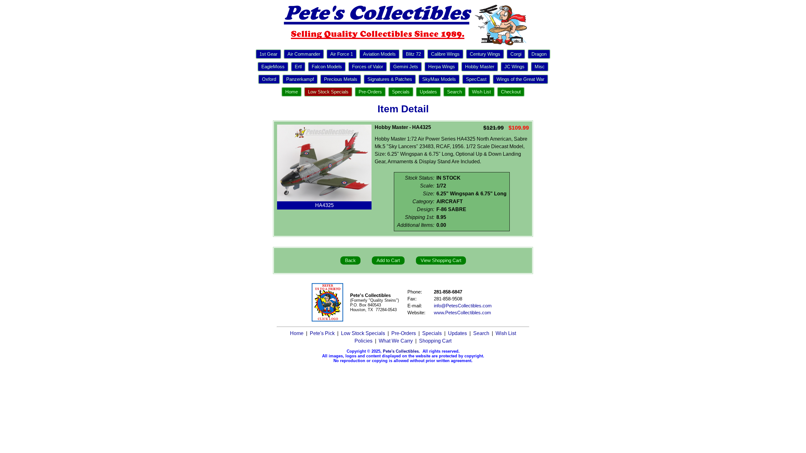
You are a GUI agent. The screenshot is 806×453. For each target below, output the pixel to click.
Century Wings (485, 54)
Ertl (298, 66)
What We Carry (396, 341)
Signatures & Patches (389, 79)
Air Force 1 (341, 54)
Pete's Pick (322, 333)
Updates (428, 91)
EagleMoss (273, 66)
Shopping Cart (435, 341)
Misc (540, 66)
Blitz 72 (413, 54)
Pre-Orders (370, 91)
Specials (401, 91)
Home (291, 91)
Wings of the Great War (520, 79)
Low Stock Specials (328, 91)
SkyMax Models (439, 79)
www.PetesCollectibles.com (462, 312)
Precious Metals (340, 79)
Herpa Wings (441, 66)
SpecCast (476, 79)
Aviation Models (379, 54)
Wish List (481, 91)
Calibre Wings (445, 54)
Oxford (269, 79)
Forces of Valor (367, 66)
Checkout (511, 91)
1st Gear (268, 54)
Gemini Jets (405, 66)
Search (454, 91)
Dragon (539, 54)
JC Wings (514, 66)
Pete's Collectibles (401, 351)
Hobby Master (479, 66)
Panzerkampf (300, 79)
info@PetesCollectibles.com (463, 305)
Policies (363, 341)
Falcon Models (327, 66)
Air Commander (303, 54)
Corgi (515, 54)
